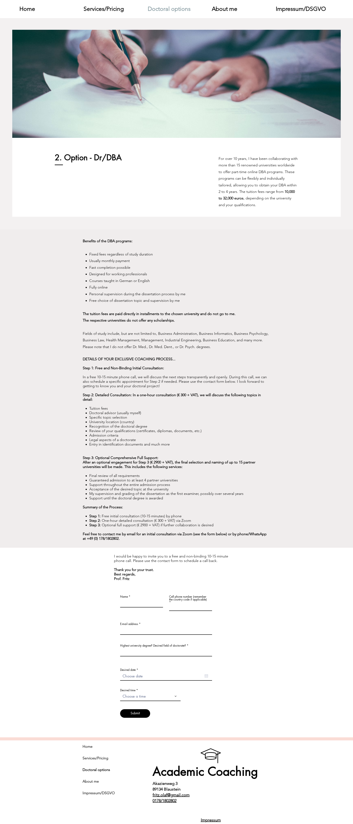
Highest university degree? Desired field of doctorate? (153, 645)
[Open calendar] (206, 676)
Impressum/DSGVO (99, 793)
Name (124, 596)
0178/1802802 (164, 800)
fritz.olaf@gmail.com (171, 794)
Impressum (211, 819)
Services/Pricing (95, 758)
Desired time (127, 690)
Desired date (130, 669)
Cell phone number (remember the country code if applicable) (188, 598)
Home (88, 746)
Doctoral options (96, 770)
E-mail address (129, 624)
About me (91, 781)
